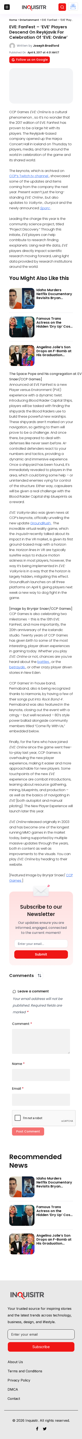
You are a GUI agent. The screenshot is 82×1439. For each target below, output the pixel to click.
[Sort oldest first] (39, 975)
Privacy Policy (19, 1380)
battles (43, 661)
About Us (15, 1362)
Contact (14, 1398)
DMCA (13, 1389)
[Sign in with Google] (73, 7)
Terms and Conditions (25, 1371)
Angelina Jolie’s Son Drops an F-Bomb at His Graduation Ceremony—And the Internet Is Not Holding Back (53, 357)
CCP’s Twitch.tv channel (29, 176)
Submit (41, 954)
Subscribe (41, 1347)
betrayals (17, 667)
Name (18, 1063)
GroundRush (41, 523)
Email (18, 1088)
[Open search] (62, 7)
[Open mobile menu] (7, 7)
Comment (22, 1023)
